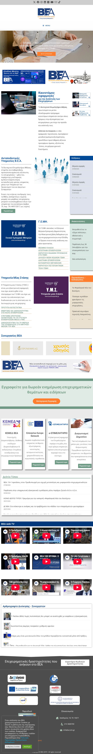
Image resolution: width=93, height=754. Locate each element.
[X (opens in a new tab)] (34, 2)
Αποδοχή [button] (27, 746)
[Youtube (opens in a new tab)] (52, 2)
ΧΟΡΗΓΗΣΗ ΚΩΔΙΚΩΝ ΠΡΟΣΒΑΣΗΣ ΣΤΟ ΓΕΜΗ (52, 254)
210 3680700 (68, 724)
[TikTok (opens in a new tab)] (59, 2)
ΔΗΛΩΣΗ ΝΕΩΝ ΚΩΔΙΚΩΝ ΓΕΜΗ (51, 258)
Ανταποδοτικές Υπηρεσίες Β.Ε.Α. (11, 159)
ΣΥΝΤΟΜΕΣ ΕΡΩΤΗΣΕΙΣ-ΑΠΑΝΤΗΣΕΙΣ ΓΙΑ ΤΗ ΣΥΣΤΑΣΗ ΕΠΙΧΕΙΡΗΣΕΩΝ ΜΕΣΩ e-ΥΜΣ (14, 318)
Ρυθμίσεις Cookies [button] (13, 746)
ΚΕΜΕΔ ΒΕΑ (11, 433)
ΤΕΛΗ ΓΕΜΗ (43, 268)
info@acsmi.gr (68, 730)
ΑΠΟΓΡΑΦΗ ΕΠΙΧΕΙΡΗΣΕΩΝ (49, 250)
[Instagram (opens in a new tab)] (41, 2)
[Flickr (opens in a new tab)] (48, 2)
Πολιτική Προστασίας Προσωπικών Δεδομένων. (16, 740)
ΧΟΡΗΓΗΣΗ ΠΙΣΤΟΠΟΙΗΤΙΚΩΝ (50, 266)
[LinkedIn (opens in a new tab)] (45, 2)
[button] (4, 46)
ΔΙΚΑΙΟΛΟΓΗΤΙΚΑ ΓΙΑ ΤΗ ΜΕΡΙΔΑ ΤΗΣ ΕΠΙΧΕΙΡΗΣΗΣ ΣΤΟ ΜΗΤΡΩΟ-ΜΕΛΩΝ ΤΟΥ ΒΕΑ (15, 324)
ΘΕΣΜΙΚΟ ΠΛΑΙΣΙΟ (46, 248)
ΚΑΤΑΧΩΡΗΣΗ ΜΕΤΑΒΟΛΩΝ (49, 263)
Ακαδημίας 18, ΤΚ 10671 (69, 718)
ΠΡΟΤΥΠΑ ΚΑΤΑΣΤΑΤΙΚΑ (11, 307)
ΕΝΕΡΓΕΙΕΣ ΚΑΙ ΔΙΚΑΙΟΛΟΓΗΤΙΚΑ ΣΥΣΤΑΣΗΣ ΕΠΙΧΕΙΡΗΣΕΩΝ (14, 312)
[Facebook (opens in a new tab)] (38, 2)
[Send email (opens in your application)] (56, 2)
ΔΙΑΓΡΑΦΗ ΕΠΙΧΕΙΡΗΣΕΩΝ (49, 260)
